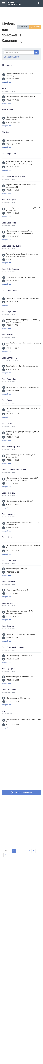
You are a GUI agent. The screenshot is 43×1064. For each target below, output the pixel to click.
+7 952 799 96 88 (12, 100)
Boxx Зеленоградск (11, 446)
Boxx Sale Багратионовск (13, 176)
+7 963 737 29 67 (12, 701)
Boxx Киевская (8, 492)
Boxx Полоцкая (9, 560)
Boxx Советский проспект (13, 647)
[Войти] (39, 3)
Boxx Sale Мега (9, 222)
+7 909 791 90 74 (12, 325)
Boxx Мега (7, 537)
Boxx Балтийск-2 (9, 357)
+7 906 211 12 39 (12, 190)
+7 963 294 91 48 (12, 167)
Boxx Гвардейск (9, 379)
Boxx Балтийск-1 (9, 334)
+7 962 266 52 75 (12, 236)
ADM (4, 88)
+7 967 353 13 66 (12, 572)
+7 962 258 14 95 (12, 680)
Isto (3, 711)
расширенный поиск (11, 56)
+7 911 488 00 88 (12, 79)
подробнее (6, 82)
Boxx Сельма (7, 602)
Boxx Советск (8, 626)
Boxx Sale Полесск (10, 269)
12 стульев (7, 65)
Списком (24, 27)
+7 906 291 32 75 (12, 551)
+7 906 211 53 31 (12, 504)
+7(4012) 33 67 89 (13, 122)
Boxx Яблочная (9, 689)
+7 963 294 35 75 (12, 593)
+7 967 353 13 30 (12, 259)
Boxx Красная (8, 514)
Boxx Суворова (9, 668)
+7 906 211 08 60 (12, 460)
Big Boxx (6, 132)
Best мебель (7, 109)
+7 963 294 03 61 (12, 527)
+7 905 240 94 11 (12, 281)
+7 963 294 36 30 (12, 638)
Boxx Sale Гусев (9, 199)
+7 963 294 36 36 (12, 437)
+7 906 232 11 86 (12, 659)
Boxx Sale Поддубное (12, 245)
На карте (36, 27)
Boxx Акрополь (9, 311)
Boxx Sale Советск (10, 290)
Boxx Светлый (8, 581)
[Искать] (36, 52)
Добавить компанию (22, 792)
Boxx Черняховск (10, 153)
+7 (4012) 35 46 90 (13, 724)
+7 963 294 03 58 (12, 302)
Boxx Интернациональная (14, 469)
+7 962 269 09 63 (12, 390)
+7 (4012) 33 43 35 (13, 144)
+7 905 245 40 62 (12, 213)
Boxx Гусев (7, 423)
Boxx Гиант (7, 400)
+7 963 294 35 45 (12, 348)
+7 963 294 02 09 (12, 369)
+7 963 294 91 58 (12, 616)
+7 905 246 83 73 (12, 483)
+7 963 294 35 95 (12, 414)
